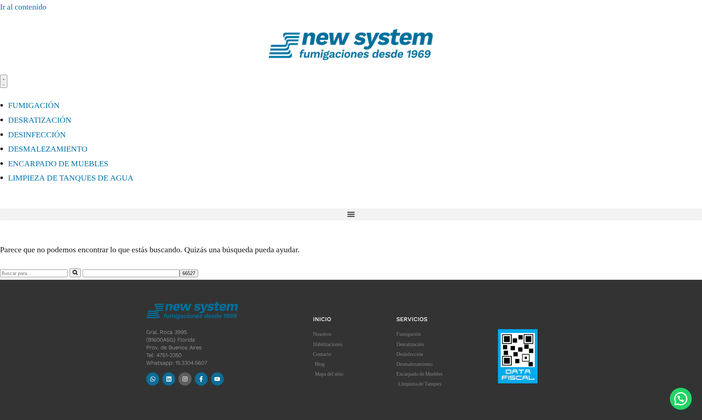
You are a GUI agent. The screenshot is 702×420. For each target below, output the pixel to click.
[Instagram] (184, 378)
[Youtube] (217, 378)
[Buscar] (75, 272)
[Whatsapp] (152, 378)
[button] (351, 214)
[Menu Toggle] (3, 81)
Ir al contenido (23, 7)
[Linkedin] (168, 378)
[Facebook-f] (201, 378)
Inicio (322, 319)
